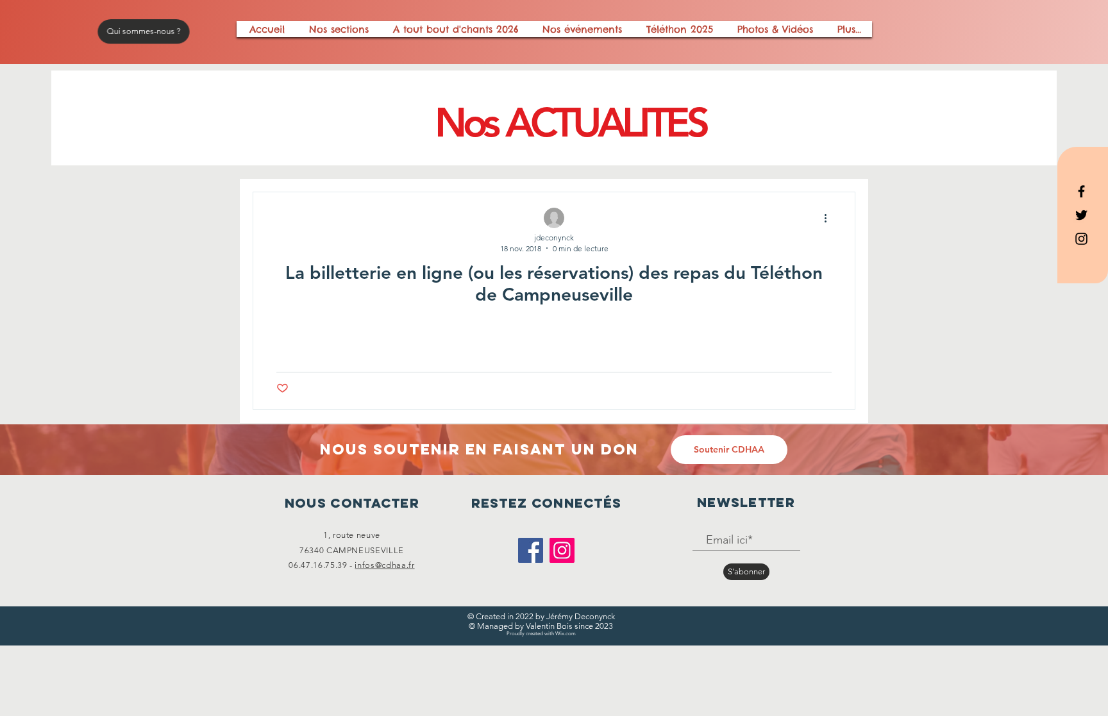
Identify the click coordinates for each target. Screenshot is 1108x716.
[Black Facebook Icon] (1081, 191)
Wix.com (565, 634)
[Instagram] (562, 550)
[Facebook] (530, 550)
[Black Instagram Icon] (1081, 239)
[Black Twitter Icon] (1081, 215)
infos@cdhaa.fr (384, 565)
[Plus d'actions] (829, 218)
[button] (729, 449)
